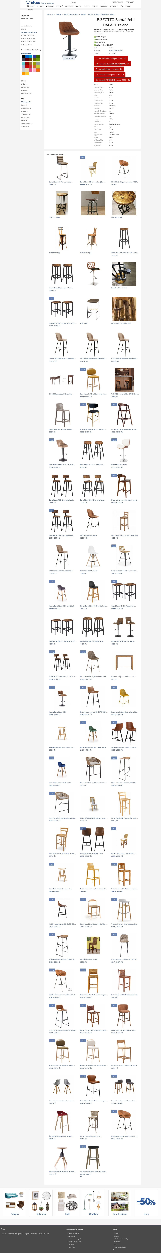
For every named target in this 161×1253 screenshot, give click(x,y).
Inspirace (11, 1234)
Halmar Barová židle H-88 (57, 712)
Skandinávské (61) (27, 124)
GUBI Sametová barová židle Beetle (60, 571)
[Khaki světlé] (34, 63)
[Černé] (23, 56)
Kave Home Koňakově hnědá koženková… (63, 1030)
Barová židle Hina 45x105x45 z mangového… (94, 995)
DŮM (121, 6)
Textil (40, 1234)
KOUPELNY (69, 6)
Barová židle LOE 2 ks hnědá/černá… (61, 288)
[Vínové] (27, 63)
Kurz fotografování (120, 1247)
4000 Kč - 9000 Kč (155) (28, 41)
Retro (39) (24, 120)
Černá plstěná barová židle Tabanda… (61, 1136)
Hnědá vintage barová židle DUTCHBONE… (63, 924)
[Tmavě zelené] (38, 56)
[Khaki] (34, 59)
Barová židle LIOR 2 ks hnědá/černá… (92, 465)
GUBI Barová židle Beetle (88, 535)
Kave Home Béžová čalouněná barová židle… (95, 1065)
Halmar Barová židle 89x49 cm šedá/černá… (94, 606)
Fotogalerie (18, 1234)
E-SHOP (51, 6)
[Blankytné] (30, 56)
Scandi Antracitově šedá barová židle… (123, 1101)
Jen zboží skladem (26, 26)
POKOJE (87, 6)
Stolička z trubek (54, 217)
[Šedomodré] (23, 66)
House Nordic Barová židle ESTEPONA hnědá (95, 712)
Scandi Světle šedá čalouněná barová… (62, 1101)
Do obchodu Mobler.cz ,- (109, 69)
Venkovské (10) (26, 114)
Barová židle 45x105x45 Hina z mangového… (94, 1101)
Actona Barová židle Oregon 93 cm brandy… (125, 747)
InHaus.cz (50, 14)
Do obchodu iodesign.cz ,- (110, 74)
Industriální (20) (26, 108)
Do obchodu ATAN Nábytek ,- (111, 58)
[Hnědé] (30, 59)
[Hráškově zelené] (38, 66)
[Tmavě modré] (34, 56)
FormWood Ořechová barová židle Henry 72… (126, 429)
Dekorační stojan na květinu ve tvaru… (123, 677)
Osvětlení (46, 1234)
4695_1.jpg (83, 323)
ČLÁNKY (128, 6)
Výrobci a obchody (73, 1233)
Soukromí (117, 1241)
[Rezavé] (34, 66)
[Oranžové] (38, 70)
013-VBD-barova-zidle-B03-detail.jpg (60, 394)
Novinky (23, 29)
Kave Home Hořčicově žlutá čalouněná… (93, 394)
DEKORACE (114, 6)
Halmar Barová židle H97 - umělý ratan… (124, 571)
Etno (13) (24, 105)
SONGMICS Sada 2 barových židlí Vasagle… (63, 677)
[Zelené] (38, 59)
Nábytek (26, 1234)
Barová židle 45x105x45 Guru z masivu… (124, 889)
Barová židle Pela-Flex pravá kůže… (60, 182)
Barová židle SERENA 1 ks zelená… (123, 641)
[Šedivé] (38, 63)
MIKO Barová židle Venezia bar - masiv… (62, 853)
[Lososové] (34, 70)
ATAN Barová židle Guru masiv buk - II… (62, 747)
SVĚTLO (95, 6)
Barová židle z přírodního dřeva (121, 323)
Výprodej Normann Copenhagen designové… (125, 924)
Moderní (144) (25, 117)
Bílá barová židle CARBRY (88, 571)
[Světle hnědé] (30, 63)
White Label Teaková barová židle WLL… (124, 783)
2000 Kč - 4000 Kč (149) (28, 38)
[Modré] (27, 56)
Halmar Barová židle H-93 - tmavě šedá (61, 606)
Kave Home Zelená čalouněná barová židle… (63, 1065)
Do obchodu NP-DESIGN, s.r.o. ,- (113, 80)
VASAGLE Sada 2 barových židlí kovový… (125, 253)
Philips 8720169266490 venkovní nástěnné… (94, 818)
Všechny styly (25, 102)
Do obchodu (65, 184)
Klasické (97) (25, 111)
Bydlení (4, 1234)
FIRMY (41, 6)
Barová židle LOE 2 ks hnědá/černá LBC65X (63, 323)
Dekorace (34, 1234)
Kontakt (116, 1233)
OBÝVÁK (79, 6)
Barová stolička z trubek (119, 288)
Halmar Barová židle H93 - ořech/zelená (93, 747)
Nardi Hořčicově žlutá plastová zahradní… (93, 889)
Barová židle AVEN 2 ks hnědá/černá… (61, 500)
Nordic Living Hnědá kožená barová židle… (94, 1030)
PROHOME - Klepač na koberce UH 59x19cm (126, 182)
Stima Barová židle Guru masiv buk (60, 889)
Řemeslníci (71, 1236)
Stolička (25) (25, 90)
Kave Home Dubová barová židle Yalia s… (125, 1065)
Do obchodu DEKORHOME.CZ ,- (112, 63)
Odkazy (116, 1236)
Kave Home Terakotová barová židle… (123, 1030)
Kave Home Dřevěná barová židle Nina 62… (94, 924)
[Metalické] (23, 59)
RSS (115, 1244)
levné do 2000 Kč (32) (27, 35)
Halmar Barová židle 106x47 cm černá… (62, 465)
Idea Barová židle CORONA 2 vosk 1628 (124, 535)
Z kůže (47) (24, 84)
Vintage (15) (25, 127)
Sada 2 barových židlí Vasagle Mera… (123, 606)
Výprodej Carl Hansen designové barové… (93, 1171)
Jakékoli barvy (26, 53)
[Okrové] (27, 73)
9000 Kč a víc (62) (26, 44)
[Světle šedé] (23, 70)
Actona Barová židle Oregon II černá (91, 853)
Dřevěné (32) (25, 87)
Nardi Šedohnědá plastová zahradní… (61, 429)
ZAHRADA (103, 6)
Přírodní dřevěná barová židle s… (91, 1136)
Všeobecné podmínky (121, 1239)
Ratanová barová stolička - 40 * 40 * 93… (124, 959)
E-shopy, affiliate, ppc (74, 1241)
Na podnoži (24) (26, 93)
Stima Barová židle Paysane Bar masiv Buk (125, 818)
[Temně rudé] (27, 59)
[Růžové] (30, 70)
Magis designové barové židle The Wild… (62, 1171)
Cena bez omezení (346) (29, 32)
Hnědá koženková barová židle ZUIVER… (62, 995)
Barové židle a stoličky (116, 50)
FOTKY (31, 6)
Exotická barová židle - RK (88, 959)
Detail (73, 184)
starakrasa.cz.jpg (54, 253)
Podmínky (71, 1244)
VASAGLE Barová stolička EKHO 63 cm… (125, 394)
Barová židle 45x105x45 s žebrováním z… (124, 995)
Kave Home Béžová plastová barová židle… (94, 677)
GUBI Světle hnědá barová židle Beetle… (62, 358)
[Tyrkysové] (23, 63)
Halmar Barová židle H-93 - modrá (60, 783)
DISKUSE (30, 10)
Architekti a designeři (74, 1239)
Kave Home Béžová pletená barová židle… (94, 783)
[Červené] (27, 66)
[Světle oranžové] (23, 73)
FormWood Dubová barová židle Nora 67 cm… (95, 429)
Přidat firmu (71, 1247)
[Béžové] (27, 70)
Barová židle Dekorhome (119, 465)
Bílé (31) (23, 81)
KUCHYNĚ (59, 6)
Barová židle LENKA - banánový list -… (92, 182)
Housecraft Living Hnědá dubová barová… (124, 500)
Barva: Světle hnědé (27, 19)
